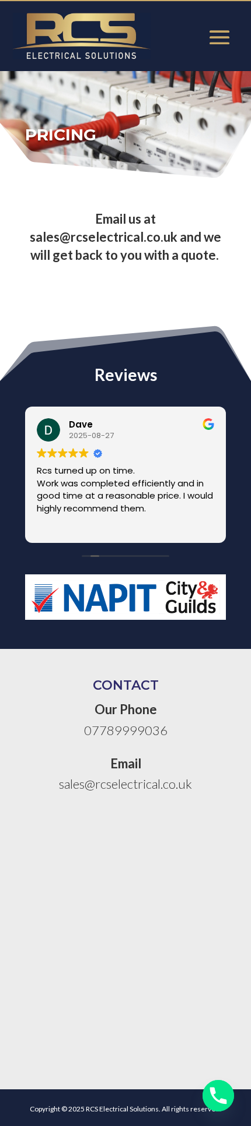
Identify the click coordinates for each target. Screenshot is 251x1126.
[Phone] (218, 1095)
